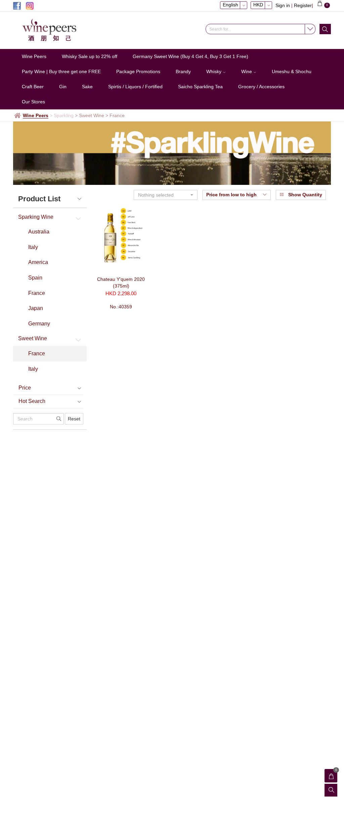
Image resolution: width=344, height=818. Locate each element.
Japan (35, 308)
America (38, 262)
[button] (166, 195)
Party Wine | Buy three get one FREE (61, 71)
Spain (35, 277)
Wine (247, 71)
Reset (74, 418)
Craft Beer (33, 86)
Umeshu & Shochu (291, 71)
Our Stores (33, 101)
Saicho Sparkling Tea (200, 86)
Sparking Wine (35, 217)
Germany (39, 323)
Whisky (214, 71)
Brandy (183, 71)
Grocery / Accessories (261, 86)
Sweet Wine (32, 338)
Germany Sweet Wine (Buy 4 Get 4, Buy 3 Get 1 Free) (190, 56)
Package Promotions (138, 71)
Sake (87, 86)
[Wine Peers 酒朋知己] (58, 30)
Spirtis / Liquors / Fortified (135, 86)
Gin (63, 86)
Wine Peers (34, 56)
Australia (38, 232)
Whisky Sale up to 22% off (89, 56)
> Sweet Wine (89, 115)
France (36, 293)
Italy (33, 247)
